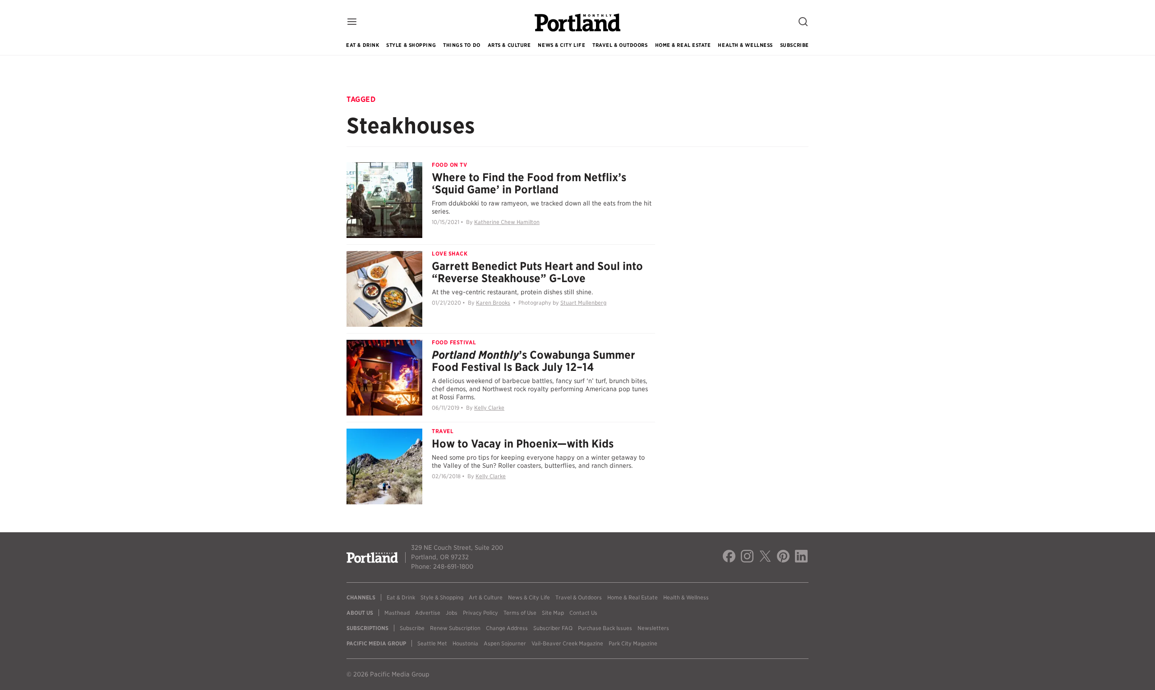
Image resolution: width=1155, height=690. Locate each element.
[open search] (803, 22)
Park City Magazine (633, 643)
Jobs (451, 612)
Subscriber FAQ (553, 628)
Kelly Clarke (489, 407)
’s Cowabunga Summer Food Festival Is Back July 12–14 (533, 361)
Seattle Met (432, 643)
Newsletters (653, 628)
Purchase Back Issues (605, 628)
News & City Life (561, 45)
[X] (765, 557)
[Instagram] (747, 557)
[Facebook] (729, 557)
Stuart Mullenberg (583, 302)
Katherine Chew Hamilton (507, 222)
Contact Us (583, 612)
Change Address (507, 628)
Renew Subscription (455, 628)
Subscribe (794, 45)
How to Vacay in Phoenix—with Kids (523, 443)
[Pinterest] (783, 557)
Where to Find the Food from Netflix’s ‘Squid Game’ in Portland (529, 183)
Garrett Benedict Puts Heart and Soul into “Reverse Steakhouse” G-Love (537, 272)
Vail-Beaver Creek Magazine (567, 643)
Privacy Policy (480, 612)
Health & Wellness (745, 45)
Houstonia (465, 643)
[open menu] (352, 22)
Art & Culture (486, 597)
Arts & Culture (509, 45)
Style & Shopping (411, 45)
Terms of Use (520, 612)
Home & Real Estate (683, 45)
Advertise (427, 612)
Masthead (397, 612)
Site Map (553, 612)
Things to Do (461, 45)
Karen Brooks (493, 302)
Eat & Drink (362, 45)
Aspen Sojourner (505, 643)
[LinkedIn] (801, 557)
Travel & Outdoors (619, 45)
